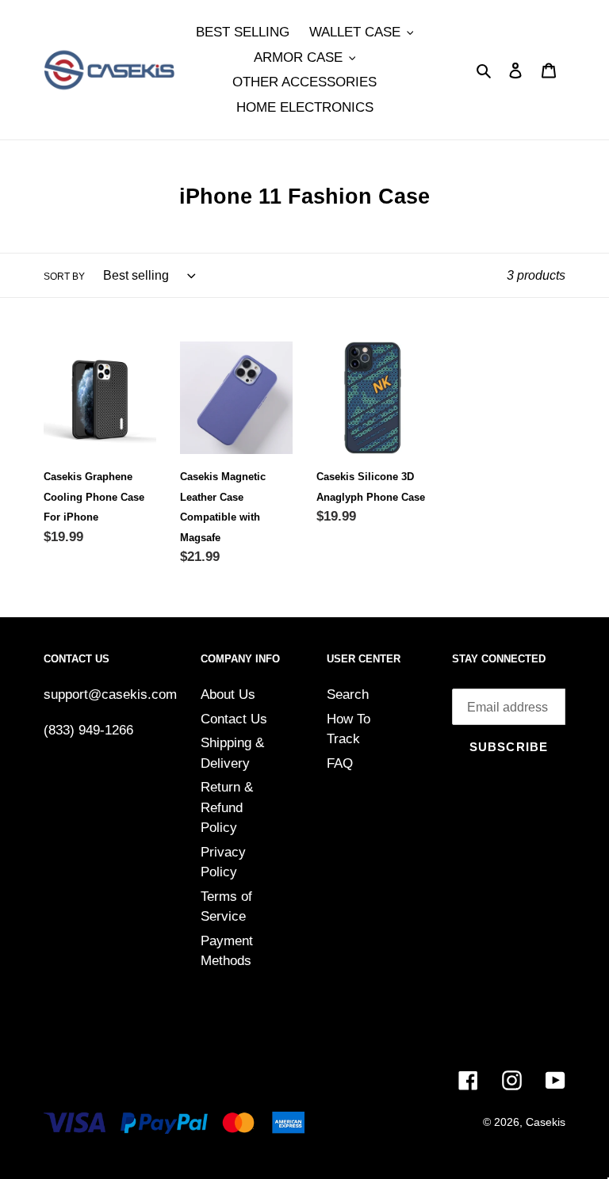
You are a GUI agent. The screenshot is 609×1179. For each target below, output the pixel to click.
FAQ (340, 763)
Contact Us (234, 719)
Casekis (545, 1122)
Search (348, 694)
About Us (228, 694)
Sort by (64, 276)
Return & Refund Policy (227, 807)
